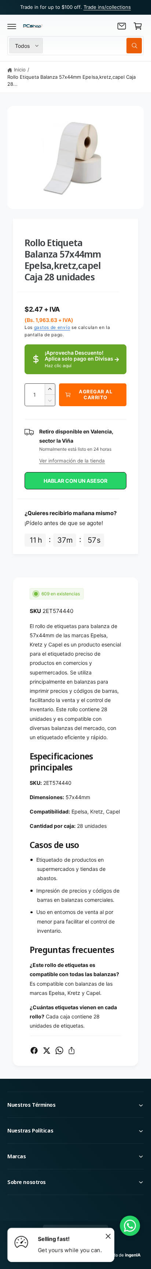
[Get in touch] (122, 26)
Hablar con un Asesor (75, 481)
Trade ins (94, 7)
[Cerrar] (108, 1236)
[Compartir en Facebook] (34, 1050)
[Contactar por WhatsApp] (130, 1226)
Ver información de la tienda (72, 461)
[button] (12, 26)
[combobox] (94, 45)
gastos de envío (52, 327)
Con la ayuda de (116, 1255)
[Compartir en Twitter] (46, 1050)
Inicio (20, 69)
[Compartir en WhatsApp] (59, 1050)
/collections (117, 7)
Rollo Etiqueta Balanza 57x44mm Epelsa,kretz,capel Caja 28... (71, 80)
